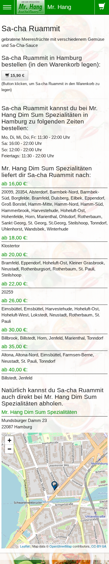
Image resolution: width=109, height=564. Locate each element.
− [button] (9, 449)
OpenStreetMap (60, 546)
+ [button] (9, 440)
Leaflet (25, 546)
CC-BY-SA (98, 546)
